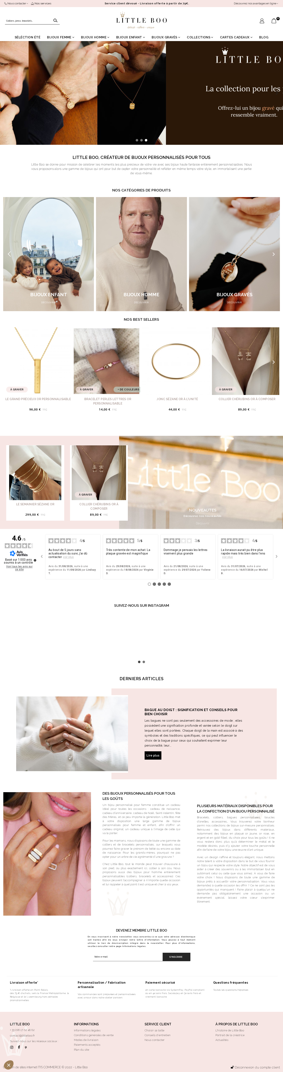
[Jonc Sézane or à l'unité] (176, 361)
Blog (263, 37)
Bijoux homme (93, 37)
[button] (277, 93)
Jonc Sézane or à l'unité (177, 399)
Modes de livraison (86, 1040)
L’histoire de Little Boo (229, 1030)
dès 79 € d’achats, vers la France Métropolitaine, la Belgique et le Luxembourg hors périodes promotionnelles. (39, 997)
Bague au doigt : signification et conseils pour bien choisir (191, 712)
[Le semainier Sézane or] (35, 472)
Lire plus (152, 755)
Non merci (18, 1051)
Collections (198, 37)
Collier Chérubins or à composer (247, 399)
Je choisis (47, 1051)
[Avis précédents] (42, 557)
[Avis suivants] (276, 557)
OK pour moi (77, 1051)
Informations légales (134, 946)
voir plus (68, 557)
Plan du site (81, 1049)
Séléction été (27, 37)
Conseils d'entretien (158, 1035)
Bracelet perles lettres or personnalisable (107, 401)
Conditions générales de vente (94, 1035)
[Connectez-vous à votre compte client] (262, 21)
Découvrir (202, 523)
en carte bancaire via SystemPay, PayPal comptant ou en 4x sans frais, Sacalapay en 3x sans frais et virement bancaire (174, 993)
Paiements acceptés (87, 1044)
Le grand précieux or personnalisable (38, 399)
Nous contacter (155, 1040)
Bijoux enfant (129, 37)
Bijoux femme (59, 37)
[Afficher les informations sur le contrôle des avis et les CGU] (35, 560)
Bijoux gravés (164, 37)
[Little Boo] (141, 20)
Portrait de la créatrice (230, 1035)
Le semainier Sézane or (35, 504)
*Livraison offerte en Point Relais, (29, 989)
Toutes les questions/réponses (230, 989)
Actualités (222, 1040)
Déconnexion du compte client (257, 1067)
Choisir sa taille (154, 1030)
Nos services (42, 3)
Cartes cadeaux (235, 37)
